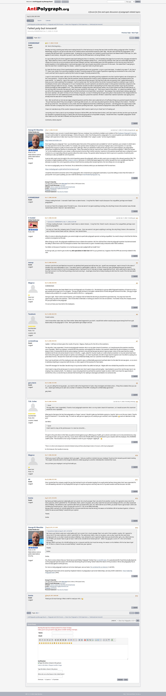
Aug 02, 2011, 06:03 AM (52, 595)
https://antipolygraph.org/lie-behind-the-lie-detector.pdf (62, 169)
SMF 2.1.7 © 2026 (29, 694)
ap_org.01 (63, 185)
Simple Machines (38, 694)
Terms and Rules (131, 694)
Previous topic (126, 33)
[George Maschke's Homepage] (29, 161)
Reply (131, 38)
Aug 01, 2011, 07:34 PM (50, 498)
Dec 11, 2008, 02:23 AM (50, 218)
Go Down (30, 38)
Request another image (55, 665)
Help (124, 694)
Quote (135, 123)
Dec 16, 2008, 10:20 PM (50, 401)
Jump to (114, 620)
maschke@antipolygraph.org (91, 174)
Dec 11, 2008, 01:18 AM (52, 43)
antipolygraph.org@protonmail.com (58, 188)
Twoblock (32, 314)
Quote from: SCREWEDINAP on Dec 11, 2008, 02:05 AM (62, 222)
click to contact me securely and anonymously (62, 187)
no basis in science (72, 160)
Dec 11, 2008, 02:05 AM (50, 197)
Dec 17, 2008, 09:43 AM (50, 455)
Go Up (29, 613)
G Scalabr (31, 218)
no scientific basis (101, 560)
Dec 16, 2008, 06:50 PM (50, 283)
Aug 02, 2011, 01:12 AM (52, 527)
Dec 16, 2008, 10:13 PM (50, 382)
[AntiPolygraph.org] (29, 234)
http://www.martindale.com (53, 140)
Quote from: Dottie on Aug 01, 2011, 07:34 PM (60, 531)
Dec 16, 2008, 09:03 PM (50, 341)
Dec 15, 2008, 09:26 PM (50, 262)
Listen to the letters (43, 665)
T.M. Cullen (32, 401)
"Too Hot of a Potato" (62, 192)
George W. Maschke (35, 130)
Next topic (135, 33)
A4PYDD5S (54, 190)
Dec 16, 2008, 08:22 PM (50, 314)
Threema (47, 190)
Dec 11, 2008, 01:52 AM (52, 130)
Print (137, 38)
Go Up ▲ (138, 694)
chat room (64, 183)
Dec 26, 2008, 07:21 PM (50, 479)
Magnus (31, 283)
